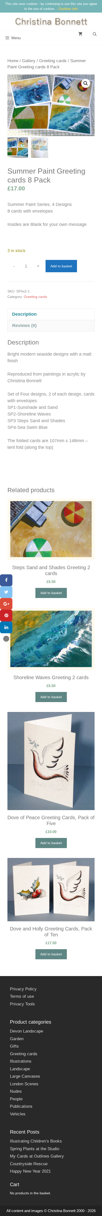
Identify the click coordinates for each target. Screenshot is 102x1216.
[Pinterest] (6, 615)
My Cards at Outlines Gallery (37, 1156)
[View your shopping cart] (80, 34)
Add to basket (61, 266)
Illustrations (20, 1061)
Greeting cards (53, 60)
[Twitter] (6, 592)
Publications (21, 1106)
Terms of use (22, 996)
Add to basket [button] (51, 593)
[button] (85, 83)
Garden (17, 1038)
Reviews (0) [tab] (24, 325)
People (16, 1099)
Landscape (20, 1069)
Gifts (14, 1046)
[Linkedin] (6, 627)
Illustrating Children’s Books (36, 1141)
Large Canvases (25, 1076)
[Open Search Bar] (94, 34)
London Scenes (24, 1084)
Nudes (16, 1091)
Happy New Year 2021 (30, 1171)
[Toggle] (6, 639)
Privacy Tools (22, 1004)
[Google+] (6, 604)
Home (12, 60)
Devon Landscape (26, 1031)
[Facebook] (6, 580)
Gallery (28, 60)
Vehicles (18, 1114)
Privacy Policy (23, 989)
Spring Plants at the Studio (34, 1148)
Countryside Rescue (29, 1164)
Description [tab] (24, 314)
